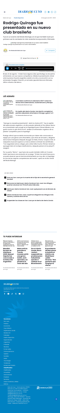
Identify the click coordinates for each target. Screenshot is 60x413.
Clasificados (7, 370)
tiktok (12, 294)
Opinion (6, 354)
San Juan (6, 321)
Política (6, 323)
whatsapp (23, 294)
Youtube (20, 294)
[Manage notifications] (56, 399)
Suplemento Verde (9, 330)
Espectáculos (8, 340)
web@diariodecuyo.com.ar (15, 392)
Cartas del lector (9, 351)
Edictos (6, 384)
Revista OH (7, 333)
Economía (7, 326)
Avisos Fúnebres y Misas (11, 382)
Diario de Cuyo (7, 18)
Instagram (8, 294)
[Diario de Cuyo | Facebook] (45, 12)
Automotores (8, 375)
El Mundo (6, 344)
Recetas (6, 347)
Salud (5, 358)
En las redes (7, 349)
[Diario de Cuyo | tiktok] (55, 12)
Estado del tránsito (9, 365)
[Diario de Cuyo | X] (51, 12)
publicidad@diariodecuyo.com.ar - (18, 395)
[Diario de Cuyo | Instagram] (48, 12)
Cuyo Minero (7, 328)
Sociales (6, 356)
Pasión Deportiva (19, 18)
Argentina (7, 342)
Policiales (6, 335)
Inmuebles (7, 372)
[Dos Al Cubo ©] (44, 389)
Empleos (6, 377)
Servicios (6, 379)
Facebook (5, 294)
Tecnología (7, 361)
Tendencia (7, 363)
